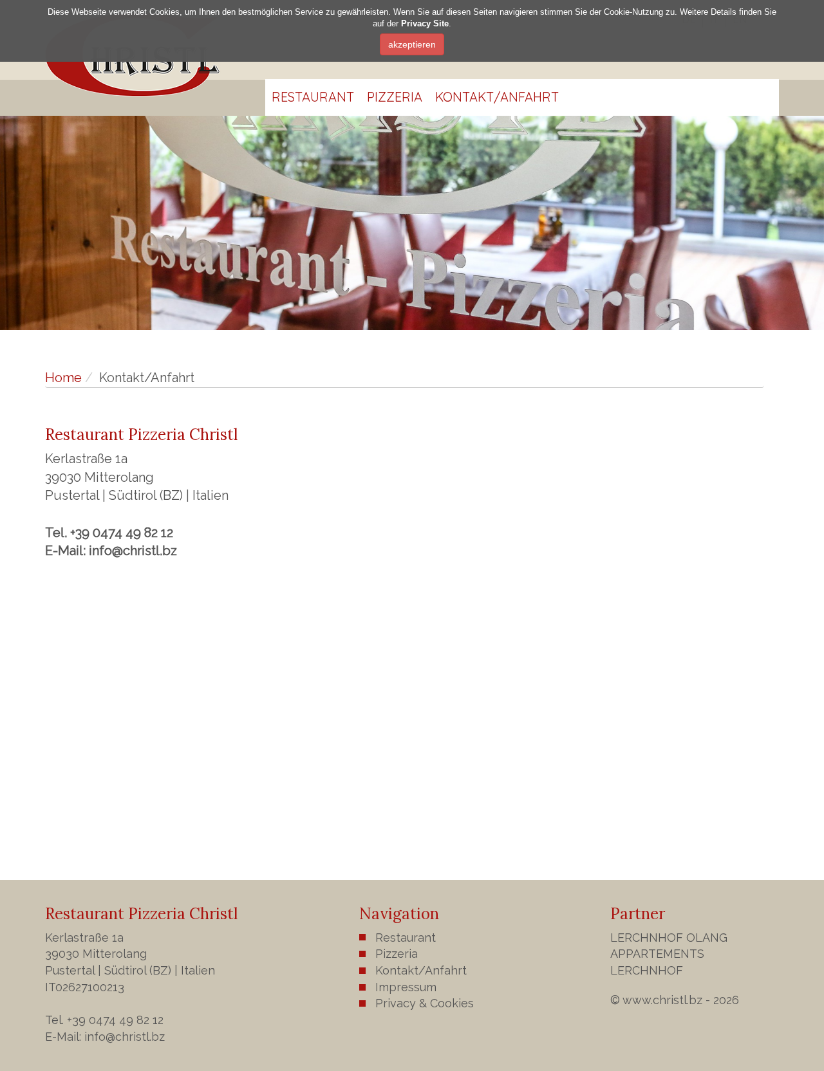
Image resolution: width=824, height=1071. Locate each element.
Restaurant (313, 97)
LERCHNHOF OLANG (668, 937)
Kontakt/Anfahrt (497, 97)
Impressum (405, 987)
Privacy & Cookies (424, 1003)
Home (63, 377)
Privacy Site (425, 24)
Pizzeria (394, 97)
